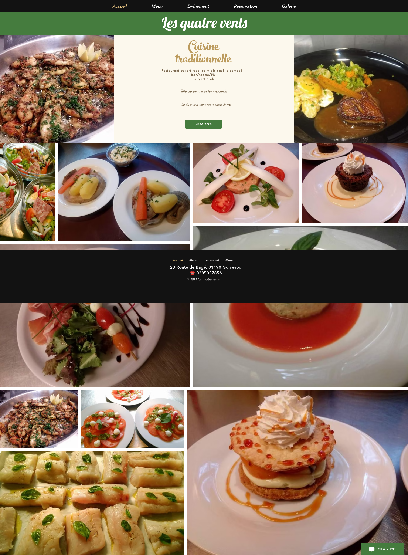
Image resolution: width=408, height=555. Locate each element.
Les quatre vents (204, 22)
